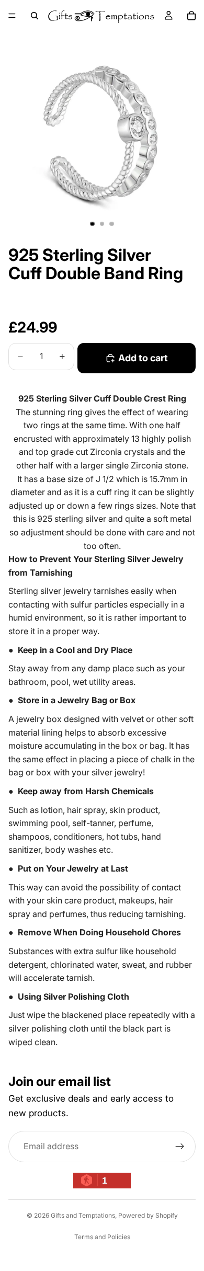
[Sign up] (180, 1147)
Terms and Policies (102, 1237)
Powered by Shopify (148, 1215)
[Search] (34, 15)
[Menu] (12, 16)
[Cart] (191, 15)
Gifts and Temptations (83, 1215)
